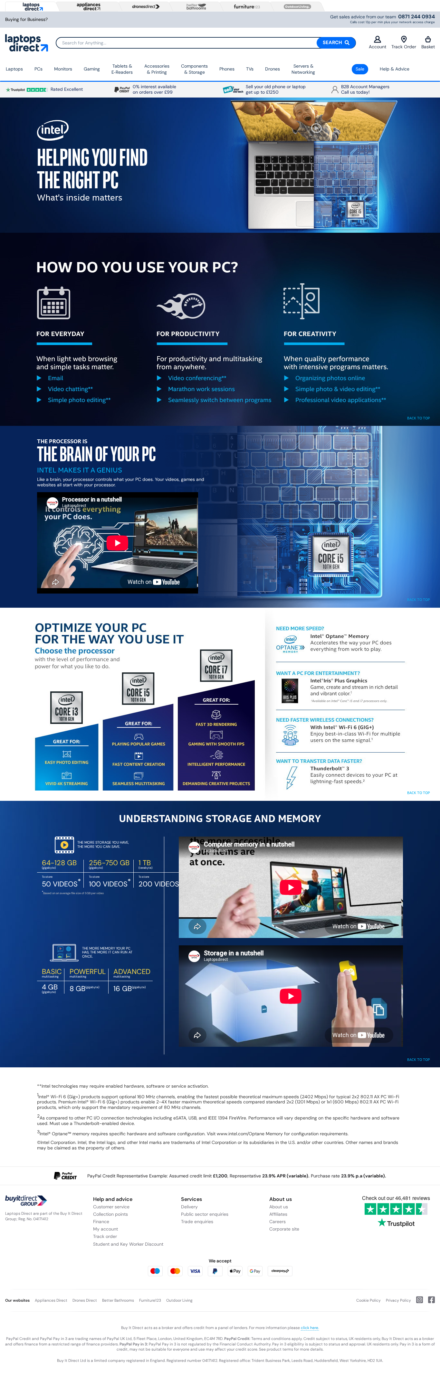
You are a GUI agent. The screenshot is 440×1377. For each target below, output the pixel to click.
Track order (105, 1236)
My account (105, 1229)
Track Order (403, 47)
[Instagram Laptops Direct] (417, 1302)
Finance (101, 1221)
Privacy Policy (398, 1300)
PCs (38, 69)
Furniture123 (150, 1300)
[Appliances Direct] (88, 6)
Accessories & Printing (156, 69)
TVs (249, 69)
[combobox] (205, 43)
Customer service (111, 1207)
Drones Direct (84, 1300)
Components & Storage (194, 69)
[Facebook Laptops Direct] (429, 1302)
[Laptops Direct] (31, 7)
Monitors (63, 69)
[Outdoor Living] (296, 6)
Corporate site (284, 1229)
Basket (428, 47)
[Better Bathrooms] (195, 7)
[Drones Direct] (144, 7)
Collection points (110, 1214)
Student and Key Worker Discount (128, 1244)
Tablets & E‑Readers (122, 69)
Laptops (14, 69)
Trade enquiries (197, 1221)
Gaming (92, 69)
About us (278, 1207)
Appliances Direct (51, 1300)
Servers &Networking (303, 69)
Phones (226, 69)
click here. (310, 1327)
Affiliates (278, 1214)
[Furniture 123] (245, 6)
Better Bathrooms (118, 1300)
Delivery (189, 1207)
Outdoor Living (179, 1300)
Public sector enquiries (204, 1214)
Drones (272, 69)
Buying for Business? (26, 19)
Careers (277, 1221)
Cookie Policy (368, 1300)
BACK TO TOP (418, 418)
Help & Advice (394, 69)
